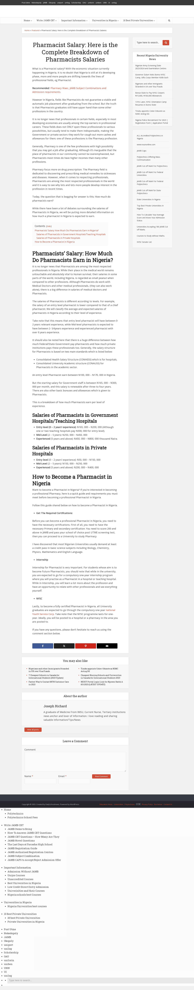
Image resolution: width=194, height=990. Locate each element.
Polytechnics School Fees (23, 817)
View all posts (33, 729)
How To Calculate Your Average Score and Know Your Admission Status (151, 217)
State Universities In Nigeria (148, 199)
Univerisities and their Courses (26, 890)
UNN (105, 2)
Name (28, 776)
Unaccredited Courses (20, 879)
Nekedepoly (36, 2)
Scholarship (76, 2)
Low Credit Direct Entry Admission (28, 886)
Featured (35, 30)
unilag (67, 2)
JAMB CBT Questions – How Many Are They (33, 836)
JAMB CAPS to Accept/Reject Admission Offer (34, 859)
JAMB (45, 2)
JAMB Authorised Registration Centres (30, 852)
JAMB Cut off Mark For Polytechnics (152, 166)
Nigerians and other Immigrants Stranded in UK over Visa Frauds (49, 670)
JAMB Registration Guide (22, 848)
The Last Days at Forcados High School (30, 844)
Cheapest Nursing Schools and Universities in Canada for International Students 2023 (101, 676)
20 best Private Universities (24, 917)
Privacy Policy (147, 804)
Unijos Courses (16, 875)
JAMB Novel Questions (21, 840)
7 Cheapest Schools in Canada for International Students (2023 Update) (46, 676)
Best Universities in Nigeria (24, 883)
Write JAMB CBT (46, 20)
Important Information (73, 20)
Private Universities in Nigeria (26, 921)
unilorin (91, 2)
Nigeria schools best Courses (24, 894)
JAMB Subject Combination (24, 856)
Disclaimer (158, 804)
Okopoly (52, 2)
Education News (106, 804)
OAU (84, 2)
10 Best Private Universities (138, 20)
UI (109, 2)
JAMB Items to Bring (20, 829)
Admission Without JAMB (23, 871)
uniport (60, 2)
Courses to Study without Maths (150, 236)
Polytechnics (130, 804)
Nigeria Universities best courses (27, 906)
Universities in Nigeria (104, 20)
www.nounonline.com (146, 144)
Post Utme (26, 2)
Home (27, 20)
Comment (30, 749)
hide (49, 226)
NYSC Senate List (144, 242)
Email (62, 776)
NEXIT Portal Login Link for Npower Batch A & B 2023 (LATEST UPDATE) (102, 683)
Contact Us (168, 804)
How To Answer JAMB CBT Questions (30, 832)
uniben (98, 2)
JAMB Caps (141, 150)
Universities (118, 804)
